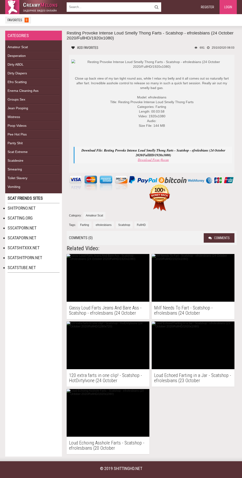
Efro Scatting (17, 82)
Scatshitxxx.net (23, 247)
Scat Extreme (18, 152)
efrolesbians (104, 225)
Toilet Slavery (17, 178)
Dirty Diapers (17, 73)
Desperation (17, 56)
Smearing (15, 169)
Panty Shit (15, 143)
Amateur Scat (18, 47)
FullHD (141, 225)
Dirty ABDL (16, 64)
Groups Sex (16, 99)
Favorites (17, 20)
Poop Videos (17, 125)
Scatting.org (20, 218)
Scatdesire (15, 160)
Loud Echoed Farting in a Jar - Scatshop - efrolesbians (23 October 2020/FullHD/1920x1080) (192, 378)
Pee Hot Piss (17, 134)
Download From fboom (153, 159)
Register (207, 7)
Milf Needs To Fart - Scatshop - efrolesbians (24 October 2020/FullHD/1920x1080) (183, 310)
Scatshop (124, 225)
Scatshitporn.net (25, 257)
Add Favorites (87, 48)
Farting (84, 225)
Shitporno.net (21, 208)
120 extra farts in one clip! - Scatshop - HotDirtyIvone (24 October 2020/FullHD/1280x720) (105, 378)
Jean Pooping (18, 108)
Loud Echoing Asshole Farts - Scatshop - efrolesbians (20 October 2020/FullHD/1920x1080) (106, 445)
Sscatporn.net (22, 227)
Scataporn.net (22, 237)
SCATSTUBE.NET (22, 267)
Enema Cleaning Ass (23, 91)
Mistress (14, 117)
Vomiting (14, 187)
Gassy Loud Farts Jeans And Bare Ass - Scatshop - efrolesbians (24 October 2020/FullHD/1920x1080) (105, 310)
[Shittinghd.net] (33, 7)
